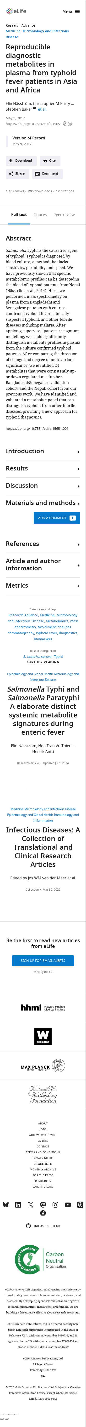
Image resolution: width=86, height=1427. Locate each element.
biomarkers (43, 639)
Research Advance (20, 25)
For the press (43, 1175)
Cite (52, 161)
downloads (40, 191)
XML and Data (43, 1187)
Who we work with (43, 1135)
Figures (40, 215)
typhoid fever (46, 633)
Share (20, 174)
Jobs (43, 1129)
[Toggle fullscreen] (11, 1414)
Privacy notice (43, 972)
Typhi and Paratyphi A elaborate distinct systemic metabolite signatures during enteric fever (43, 711)
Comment (52, 175)
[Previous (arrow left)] (2, 1419)
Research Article (28, 763)
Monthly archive (43, 1169)
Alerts (43, 1141)
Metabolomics (57, 621)
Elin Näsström (18, 104)
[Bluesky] (5, 1207)
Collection (32, 890)
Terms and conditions (43, 1152)
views (15, 191)
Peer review (64, 215)
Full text (19, 215)
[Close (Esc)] (2, 1414)
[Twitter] (30, 1207)
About (43, 1123)
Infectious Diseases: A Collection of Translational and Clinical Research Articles (43, 848)
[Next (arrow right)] (7, 1419)
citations (65, 191)
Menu (67, 12)
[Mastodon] (43, 1207)
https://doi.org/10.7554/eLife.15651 (34, 123)
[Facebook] (43, 1215)
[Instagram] (55, 1207)
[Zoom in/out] (16, 1414)
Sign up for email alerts (43, 960)
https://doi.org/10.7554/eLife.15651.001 (37, 428)
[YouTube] (67, 1207)
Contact (43, 1146)
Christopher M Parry (51, 104)
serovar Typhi (43, 656)
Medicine (13, 31)
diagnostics (68, 633)
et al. (43, 109)
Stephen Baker (19, 109)
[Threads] (80, 1207)
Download (23, 161)
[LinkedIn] (18, 1207)
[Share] (7, 1414)
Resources (43, 1181)
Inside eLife (43, 1164)
